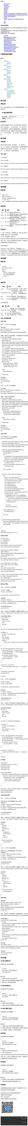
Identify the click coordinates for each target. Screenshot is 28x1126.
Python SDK (9, 82)
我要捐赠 (18, 19)
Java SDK (9, 81)
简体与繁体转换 (9, 49)
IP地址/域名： (5, 116)
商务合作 (14, 19)
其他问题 (9, 97)
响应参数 (5, 74)
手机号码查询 (6, 6)
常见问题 (5, 89)
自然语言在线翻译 (11, 16)
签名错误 (9, 94)
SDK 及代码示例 (7, 79)
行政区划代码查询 (10, 45)
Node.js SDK (9, 84)
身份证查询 (6, 8)
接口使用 (5, 60)
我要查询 (9, 62)
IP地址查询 (6, 5)
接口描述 (5, 65)
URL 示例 (9, 67)
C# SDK (8, 85)
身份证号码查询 (10, 40)
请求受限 (9, 96)
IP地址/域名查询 (10, 37)
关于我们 (5, 17)
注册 (5, 21)
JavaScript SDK (10, 86)
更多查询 (5, 12)
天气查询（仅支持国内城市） (10, 13)
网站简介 (5, 19)
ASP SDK (9, 87)
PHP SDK (9, 80)
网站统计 (24, 1122)
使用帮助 (10, 19)
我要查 (2, 1)
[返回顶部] (23, 1116)
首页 (7, 3)
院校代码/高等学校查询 (11, 14)
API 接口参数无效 (10, 91)
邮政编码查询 (19, 13)
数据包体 (9, 70)
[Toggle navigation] (4, 1)
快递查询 (5, 9)
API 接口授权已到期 (11, 93)
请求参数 (5, 69)
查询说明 (9, 63)
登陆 (5, 23)
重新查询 (9, 118)
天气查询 (5, 10)
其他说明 (9, 73)
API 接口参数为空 (10, 90)
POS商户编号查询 (20, 14)
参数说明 (9, 72)
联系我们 (22, 19)
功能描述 (9, 66)
